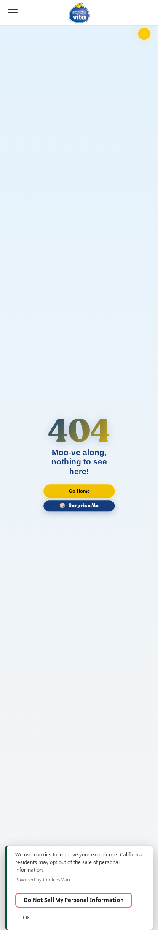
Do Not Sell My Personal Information (74, 900)
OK (26, 917)
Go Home (79, 491)
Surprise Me (79, 505)
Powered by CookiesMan (42, 879)
